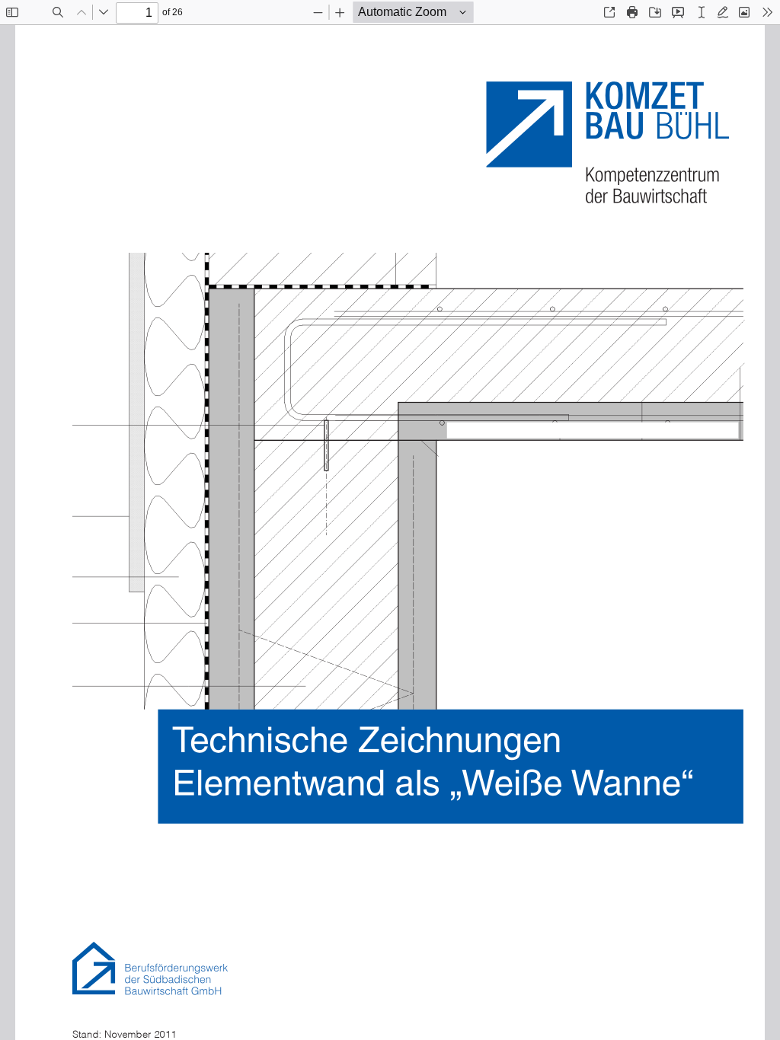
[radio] (701, 12)
